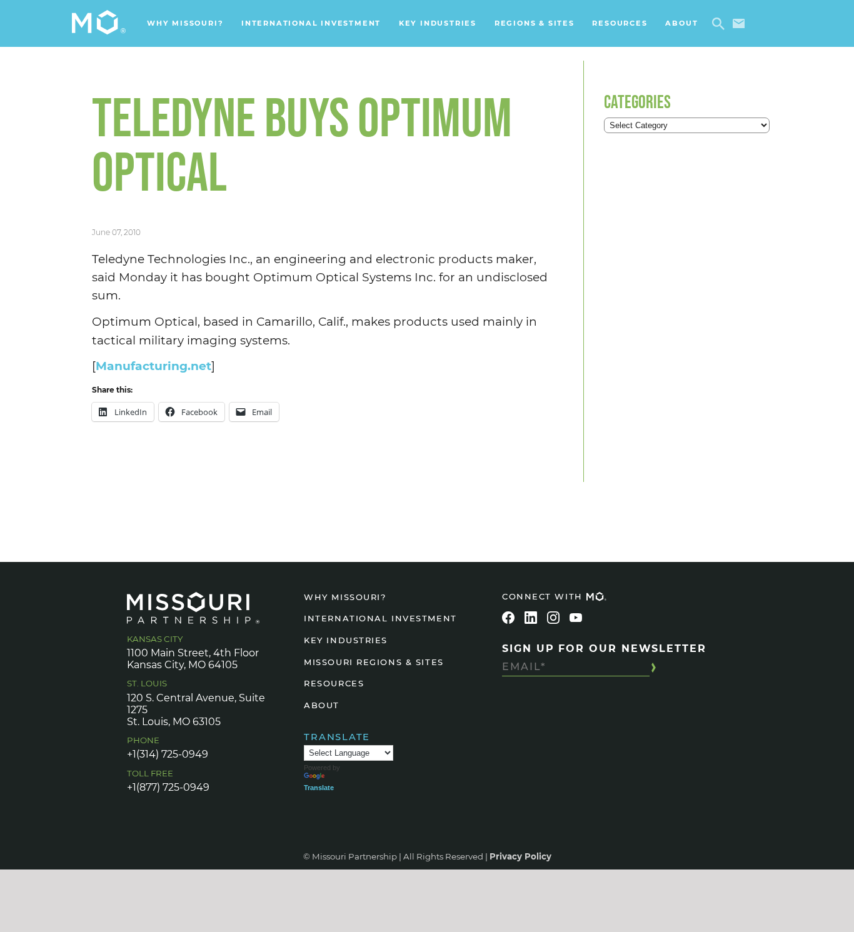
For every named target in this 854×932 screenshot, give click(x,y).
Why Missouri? (185, 23)
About (681, 23)
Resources (619, 23)
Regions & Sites (535, 23)
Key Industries (437, 23)
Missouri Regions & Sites (373, 662)
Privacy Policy (520, 856)
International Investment (311, 23)
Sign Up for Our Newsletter (604, 648)
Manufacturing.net (153, 366)
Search (720, 24)
